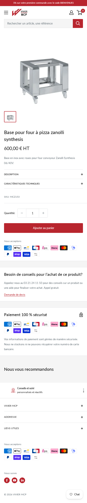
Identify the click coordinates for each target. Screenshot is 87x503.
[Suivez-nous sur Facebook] (7, 480)
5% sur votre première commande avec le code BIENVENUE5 (43, 2)
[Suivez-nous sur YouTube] (14, 480)
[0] (79, 12)
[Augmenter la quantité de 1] (43, 213)
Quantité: (9, 213)
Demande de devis (14, 294)
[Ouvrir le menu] (6, 12)
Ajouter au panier (43, 228)
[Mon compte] (71, 12)
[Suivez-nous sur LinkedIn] (22, 480)
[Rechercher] (78, 23)
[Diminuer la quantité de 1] (22, 213)
